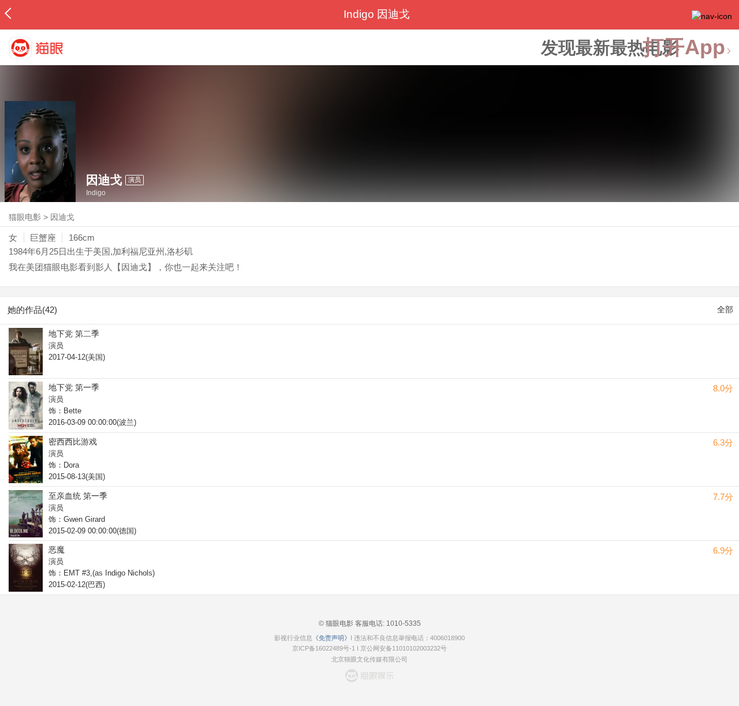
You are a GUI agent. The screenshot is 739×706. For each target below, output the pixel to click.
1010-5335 (403, 623)
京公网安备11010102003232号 (403, 648)
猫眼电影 (25, 217)
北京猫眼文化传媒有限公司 (369, 659)
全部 (725, 309)
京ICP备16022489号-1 (323, 648)
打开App (684, 48)
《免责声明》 (331, 637)
